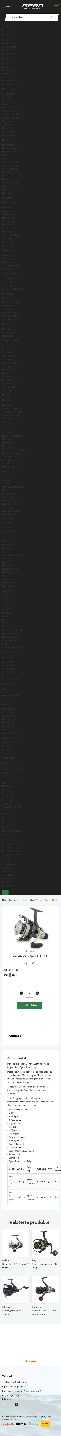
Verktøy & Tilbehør (11, 778)
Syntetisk (6, 575)
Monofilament (8, 332)
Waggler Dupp (9, 715)
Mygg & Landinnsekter (12, 487)
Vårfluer (6, 483)
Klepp (4, 789)
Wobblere (6, 359)
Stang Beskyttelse (10, 854)
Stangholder (8, 796)
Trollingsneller (8, 309)
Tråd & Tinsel (8, 579)
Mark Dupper (8, 709)
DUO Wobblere (9, 363)
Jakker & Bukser (9, 606)
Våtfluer (6, 476)
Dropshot (6, 762)
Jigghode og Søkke (11, 182)
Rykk (4, 175)
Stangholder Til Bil (10, 800)
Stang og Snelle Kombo (13, 289)
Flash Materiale (9, 572)
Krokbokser (7, 548)
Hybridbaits (7, 369)
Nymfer (5, 490)
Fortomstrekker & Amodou (15, 449)
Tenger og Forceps (11, 803)
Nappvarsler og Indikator (13, 107)
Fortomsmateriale (10, 453)
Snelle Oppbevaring (11, 851)
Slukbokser (7, 861)
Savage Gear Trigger (11, 265)
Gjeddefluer (7, 518)
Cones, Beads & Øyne (12, 555)
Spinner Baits (8, 376)
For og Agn (7, 58)
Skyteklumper (8, 425)
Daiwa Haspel (8, 207)
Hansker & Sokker (10, 637)
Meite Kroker (8, 97)
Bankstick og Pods (10, 118)
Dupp (4, 704)
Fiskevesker (7, 871)
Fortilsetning (8, 70)
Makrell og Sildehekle (12, 172)
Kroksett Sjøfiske (10, 169)
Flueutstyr (7, 400)
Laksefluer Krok (9, 514)
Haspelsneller (8, 298)
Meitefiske (7, 30)
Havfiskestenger (10, 145)
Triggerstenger (9, 250)
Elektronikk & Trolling (12, 831)
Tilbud (5, 26)
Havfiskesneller (9, 148)
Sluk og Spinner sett (11, 366)
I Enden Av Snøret (10, 340)
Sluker (5, 345)
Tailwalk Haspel (9, 221)
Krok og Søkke (9, 657)
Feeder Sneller (8, 50)
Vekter (5, 793)
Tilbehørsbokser (9, 864)
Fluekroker (7, 544)
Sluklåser (6, 689)
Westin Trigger (9, 262)
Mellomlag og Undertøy (13, 630)
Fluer (4, 471)
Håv (4, 783)
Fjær (4, 562)
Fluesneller (7, 418)
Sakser (5, 538)
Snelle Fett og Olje (11, 319)
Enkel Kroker (8, 662)
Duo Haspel (7, 224)
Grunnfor (6, 63)
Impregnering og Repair (13, 647)
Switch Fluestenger (11, 415)
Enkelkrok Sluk (8, 665)
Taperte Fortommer (11, 456)
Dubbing (6, 558)
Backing (5, 429)
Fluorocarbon (8, 336)
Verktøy (6, 534)
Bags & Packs (8, 844)
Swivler (5, 692)
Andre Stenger (9, 273)
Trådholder (7, 541)
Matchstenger (9, 121)
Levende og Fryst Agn (12, 84)
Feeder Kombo (9, 53)
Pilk (3, 155)
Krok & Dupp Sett (10, 729)
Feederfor (7, 67)
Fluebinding (7, 522)
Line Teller (7, 193)
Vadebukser (7, 599)
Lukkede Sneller (9, 312)
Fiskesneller (7, 293)
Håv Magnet (7, 786)
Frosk (4, 373)
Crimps (5, 753)
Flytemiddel (7, 446)
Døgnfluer (7, 480)
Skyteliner (6, 432)
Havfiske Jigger (9, 179)
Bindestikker (8, 527)
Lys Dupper (7, 722)
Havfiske (6, 140)
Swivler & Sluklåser (10, 684)
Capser (5, 616)
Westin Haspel (8, 214)
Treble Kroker (8, 669)
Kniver (5, 817)
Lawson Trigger (9, 258)
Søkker (5, 675)
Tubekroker (7, 507)
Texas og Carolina (10, 766)
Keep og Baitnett (10, 135)
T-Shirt (5, 623)
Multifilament (8, 329)
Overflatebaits (9, 356)
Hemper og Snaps (10, 695)
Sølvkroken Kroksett (11, 162)
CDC (4, 551)
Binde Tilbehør (9, 531)
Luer (4, 620)
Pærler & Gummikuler (12, 769)
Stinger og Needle (10, 114)
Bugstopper (7, 613)
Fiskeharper (7, 186)
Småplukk (6, 773)
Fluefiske (6, 395)
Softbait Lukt (8, 387)
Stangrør (6, 882)
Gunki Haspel (8, 231)
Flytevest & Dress (10, 626)
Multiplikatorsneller (11, 302)
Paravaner (6, 813)
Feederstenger (9, 47)
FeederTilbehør (9, 43)
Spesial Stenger (9, 285)
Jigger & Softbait (10, 383)
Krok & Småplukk (10, 652)
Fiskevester (7, 609)
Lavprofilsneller (9, 305)
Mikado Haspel (8, 238)
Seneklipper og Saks (11, 807)
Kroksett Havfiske (10, 165)
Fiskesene (6, 324)
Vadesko (6, 602)
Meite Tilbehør (9, 89)
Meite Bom (7, 100)
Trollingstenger (9, 282)
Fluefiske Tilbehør (10, 467)
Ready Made (7, 94)
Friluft (5, 827)
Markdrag (6, 390)
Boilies (5, 73)
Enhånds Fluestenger (12, 408)
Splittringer (7, 699)
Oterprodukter (9, 810)
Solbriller (6, 644)
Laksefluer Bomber (11, 511)
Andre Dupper (8, 733)
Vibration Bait (8, 352)
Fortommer (7, 749)
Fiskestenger (8, 198)
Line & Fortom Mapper (12, 436)
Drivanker (6, 820)
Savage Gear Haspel (11, 235)
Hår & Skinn (7, 565)
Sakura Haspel (8, 242)
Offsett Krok (8, 672)
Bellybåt (6, 463)
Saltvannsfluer (8, 497)
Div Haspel (7, 245)
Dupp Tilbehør (8, 726)
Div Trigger (7, 269)
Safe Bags (6, 858)
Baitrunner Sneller (10, 316)
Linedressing (8, 442)
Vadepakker (7, 595)
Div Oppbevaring (10, 885)
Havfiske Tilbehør (10, 189)
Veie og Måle (8, 824)
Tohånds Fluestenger (12, 412)
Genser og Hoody (10, 633)
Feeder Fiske (8, 35)
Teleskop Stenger (10, 278)
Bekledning (7, 591)
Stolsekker (7, 875)
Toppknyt (6, 124)
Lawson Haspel (9, 211)
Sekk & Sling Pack (10, 847)
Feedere (6, 40)
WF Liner (6, 422)
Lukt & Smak (8, 80)
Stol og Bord (8, 131)
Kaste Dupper (8, 712)
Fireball (5, 158)
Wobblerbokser (9, 868)
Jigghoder (7, 742)
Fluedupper (7, 719)
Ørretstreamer (9, 493)
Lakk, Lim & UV (9, 582)
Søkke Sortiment (10, 679)
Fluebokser (7, 439)
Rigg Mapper (8, 878)
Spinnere (6, 349)
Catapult (6, 104)
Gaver (5, 834)
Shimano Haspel (9, 228)
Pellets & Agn (8, 77)
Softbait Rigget (9, 380)
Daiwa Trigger (8, 255)
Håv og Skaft (8, 128)
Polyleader (7, 460)
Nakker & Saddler (10, 569)
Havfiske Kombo (9, 151)
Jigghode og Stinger (11, 738)
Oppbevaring (8, 839)
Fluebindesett (8, 586)
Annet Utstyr (8, 758)
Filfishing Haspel (9, 218)
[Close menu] (5, 892)
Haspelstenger (9, 202)
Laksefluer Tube (9, 504)
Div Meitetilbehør (10, 111)
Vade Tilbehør (8, 640)
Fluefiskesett (8, 405)
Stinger (5, 746)
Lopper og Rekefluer (11, 500)
